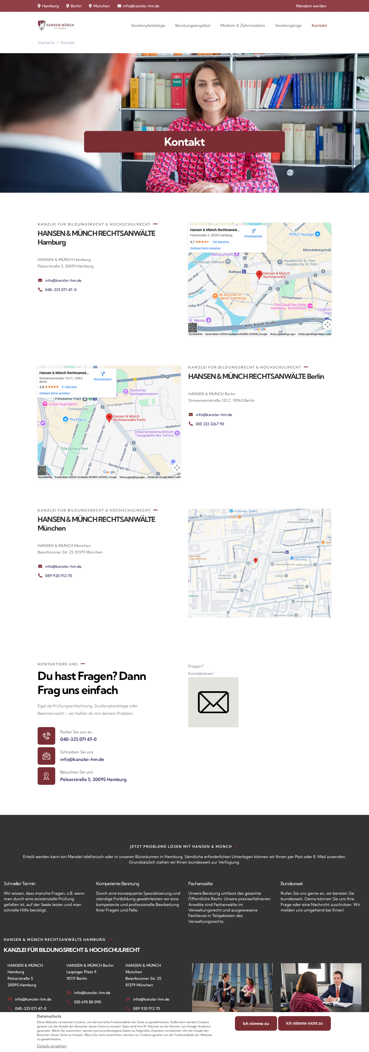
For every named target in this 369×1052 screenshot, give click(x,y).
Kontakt (319, 25)
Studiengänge (288, 25)
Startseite (46, 42)
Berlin (75, 6)
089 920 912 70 (58, 575)
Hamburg (50, 6)
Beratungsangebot (192, 25)
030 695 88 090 (87, 1002)
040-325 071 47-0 (61, 289)
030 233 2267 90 (210, 424)
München (101, 6)
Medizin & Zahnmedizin (242, 25)
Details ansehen (52, 1045)
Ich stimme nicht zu (304, 1023)
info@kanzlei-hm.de (141, 6)
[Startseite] (56, 25)
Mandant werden (311, 6)
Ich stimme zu (256, 1023)
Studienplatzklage (148, 25)
